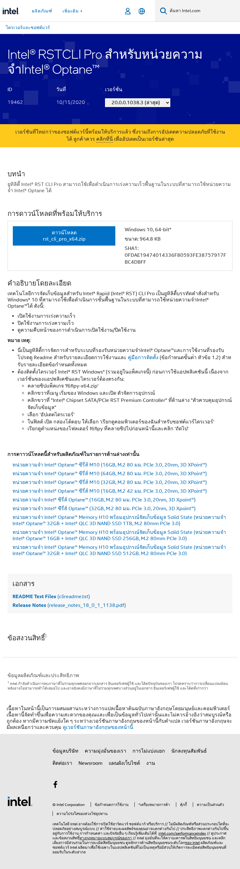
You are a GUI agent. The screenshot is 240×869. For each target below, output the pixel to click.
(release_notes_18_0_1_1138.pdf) (69, 605)
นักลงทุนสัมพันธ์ (189, 751)
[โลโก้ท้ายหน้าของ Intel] (20, 801)
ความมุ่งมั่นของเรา (105, 751)
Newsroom (90, 763)
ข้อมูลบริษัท (65, 751)
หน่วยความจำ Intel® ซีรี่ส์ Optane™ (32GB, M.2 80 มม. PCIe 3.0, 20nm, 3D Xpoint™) (104, 508)
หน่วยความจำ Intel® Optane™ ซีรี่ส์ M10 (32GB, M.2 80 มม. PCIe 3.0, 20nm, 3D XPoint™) (109, 482)
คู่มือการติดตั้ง (143, 357)
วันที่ (61, 89)
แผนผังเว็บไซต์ (124, 763)
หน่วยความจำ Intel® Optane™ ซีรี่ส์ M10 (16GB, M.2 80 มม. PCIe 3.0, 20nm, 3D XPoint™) (109, 465)
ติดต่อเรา (62, 763)
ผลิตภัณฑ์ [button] (42, 11)
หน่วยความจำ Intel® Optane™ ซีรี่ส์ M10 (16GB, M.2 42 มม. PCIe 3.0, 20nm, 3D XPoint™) (109, 491)
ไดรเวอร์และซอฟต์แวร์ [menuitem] (28, 27)
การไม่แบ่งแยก (148, 751)
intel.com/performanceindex (182, 833)
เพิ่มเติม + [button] (72, 11)
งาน (150, 763)
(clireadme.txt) (51, 596)
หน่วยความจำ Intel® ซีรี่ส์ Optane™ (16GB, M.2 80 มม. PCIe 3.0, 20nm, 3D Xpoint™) (104, 500)
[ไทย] (142, 11)
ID (10, 89)
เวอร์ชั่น (113, 89)
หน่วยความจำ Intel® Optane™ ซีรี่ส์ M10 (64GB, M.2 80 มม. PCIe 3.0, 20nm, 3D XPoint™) (109, 474)
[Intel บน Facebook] (55, 785)
